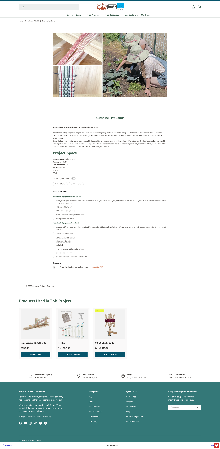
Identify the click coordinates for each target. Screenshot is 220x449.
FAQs (128, 411)
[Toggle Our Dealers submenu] (137, 15)
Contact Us (131, 406)
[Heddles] (73, 324)
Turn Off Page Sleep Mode (61, 179)
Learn (78, 15)
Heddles (61, 343)
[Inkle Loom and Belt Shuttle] (35, 324)
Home (21, 21)
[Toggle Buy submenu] (72, 15)
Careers (129, 401)
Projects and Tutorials (32, 21)
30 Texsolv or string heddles (65, 237)
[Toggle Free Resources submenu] (121, 15)
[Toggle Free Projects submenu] (101, 15)
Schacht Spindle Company (32, 440)
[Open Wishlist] (216, 445)
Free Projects (93, 15)
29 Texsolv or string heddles (65, 211)
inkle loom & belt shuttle (64, 207)
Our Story (145, 15)
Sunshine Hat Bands (48, 21)
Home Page (131, 396)
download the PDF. (96, 267)
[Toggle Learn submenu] (83, 15)
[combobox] (49, 7)
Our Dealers (130, 15)
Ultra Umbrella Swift (63, 241)
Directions (57, 263)
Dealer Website (132, 421)
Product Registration (135, 416)
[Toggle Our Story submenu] (152, 15)
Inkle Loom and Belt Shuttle (33, 343)
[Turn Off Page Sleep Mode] (73, 178)
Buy (69, 15)
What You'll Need (60, 191)
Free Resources (112, 15)
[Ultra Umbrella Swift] (110, 324)
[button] (199, 6)
